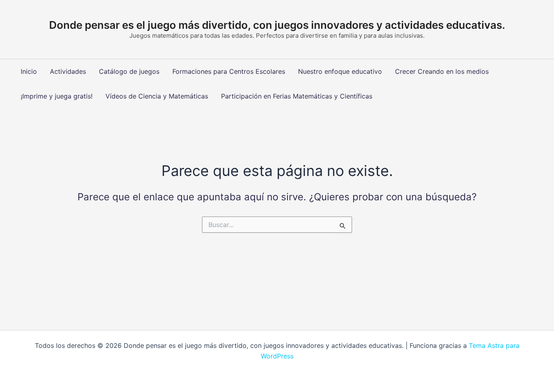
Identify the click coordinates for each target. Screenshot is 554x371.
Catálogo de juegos (129, 71)
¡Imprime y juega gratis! (56, 96)
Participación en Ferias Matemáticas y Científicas (296, 96)
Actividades (68, 71)
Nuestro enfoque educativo (340, 71)
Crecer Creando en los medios (442, 71)
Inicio (29, 71)
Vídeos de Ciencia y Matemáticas (156, 96)
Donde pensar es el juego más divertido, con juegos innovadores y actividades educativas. (277, 25)
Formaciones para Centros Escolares (228, 71)
